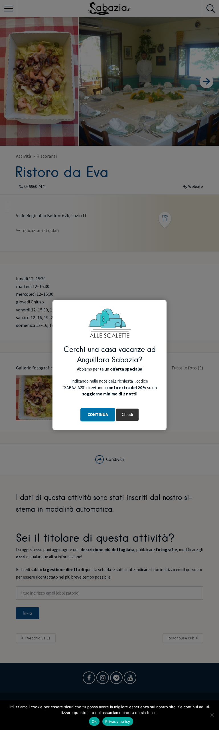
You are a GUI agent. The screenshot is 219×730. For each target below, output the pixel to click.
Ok (94, 721)
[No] (212, 715)
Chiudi (127, 414)
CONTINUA (98, 414)
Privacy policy (117, 721)
